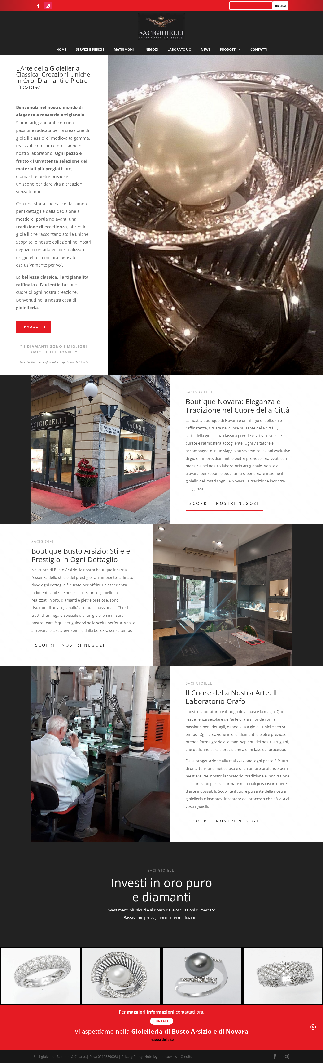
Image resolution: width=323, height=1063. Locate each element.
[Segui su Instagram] (48, 5)
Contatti (258, 49)
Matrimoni (124, 49)
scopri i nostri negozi (224, 503)
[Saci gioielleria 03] (202, 1002)
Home (61, 49)
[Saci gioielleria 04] (121, 1002)
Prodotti (228, 49)
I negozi (150, 49)
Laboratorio (179, 49)
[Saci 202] (283, 1002)
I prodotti (34, 326)
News (205, 49)
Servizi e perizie (90, 49)
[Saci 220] (40, 1002)
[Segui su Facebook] (38, 5)
